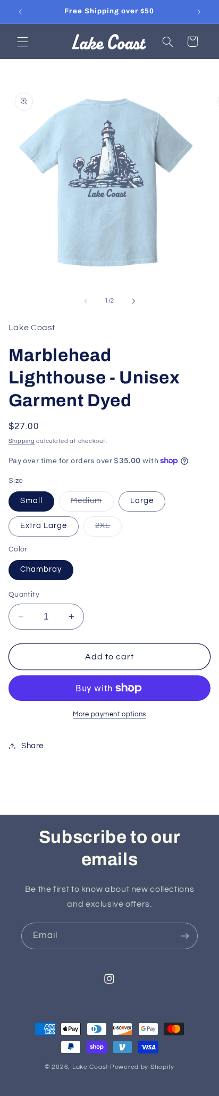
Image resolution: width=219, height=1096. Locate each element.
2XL (108, 528)
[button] (22, 41)
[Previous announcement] (20, 11)
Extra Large (44, 526)
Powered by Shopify (142, 1067)
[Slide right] (133, 301)
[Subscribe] (185, 936)
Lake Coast (90, 1067)
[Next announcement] (198, 11)
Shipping (22, 441)
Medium (92, 503)
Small (31, 501)
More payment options (109, 714)
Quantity (24, 594)
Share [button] (32, 746)
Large (142, 501)
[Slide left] (85, 301)
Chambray (41, 569)
